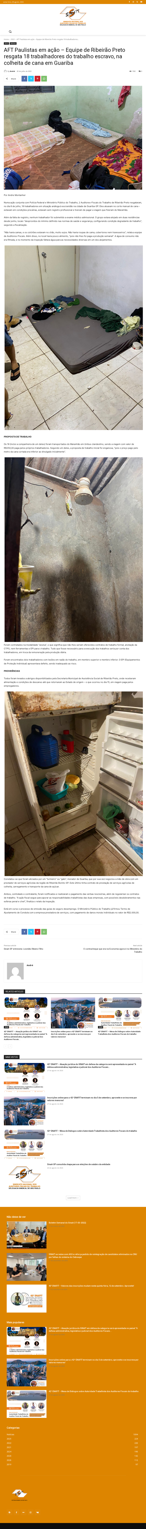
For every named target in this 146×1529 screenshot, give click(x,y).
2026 (6, 1027)
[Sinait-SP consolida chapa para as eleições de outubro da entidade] (24, 1177)
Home (6, 39)
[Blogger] (9, 1512)
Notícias (13, 43)
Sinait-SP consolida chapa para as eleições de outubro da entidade (78, 1164)
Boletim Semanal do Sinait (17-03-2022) (67, 1223)
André (12, 71)
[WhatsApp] (44, 79)
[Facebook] (129, 2)
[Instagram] (133, 2)
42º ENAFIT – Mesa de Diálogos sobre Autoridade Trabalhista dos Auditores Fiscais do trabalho (92, 1131)
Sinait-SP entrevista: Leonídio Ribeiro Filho (23, 949)
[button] (10, 31)
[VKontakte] (37, 1512)
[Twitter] (137, 2)
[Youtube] (141, 2)
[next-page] (10, 1046)
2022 (13, 39)
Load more (72, 1198)
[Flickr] (23, 1512)
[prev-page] (5, 1046)
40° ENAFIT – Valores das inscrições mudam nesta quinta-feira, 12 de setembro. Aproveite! (91, 1286)
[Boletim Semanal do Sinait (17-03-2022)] (26, 1235)
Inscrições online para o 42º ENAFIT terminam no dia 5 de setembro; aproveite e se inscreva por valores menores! (72, 1034)
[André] (6, 71)
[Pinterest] (37, 79)
